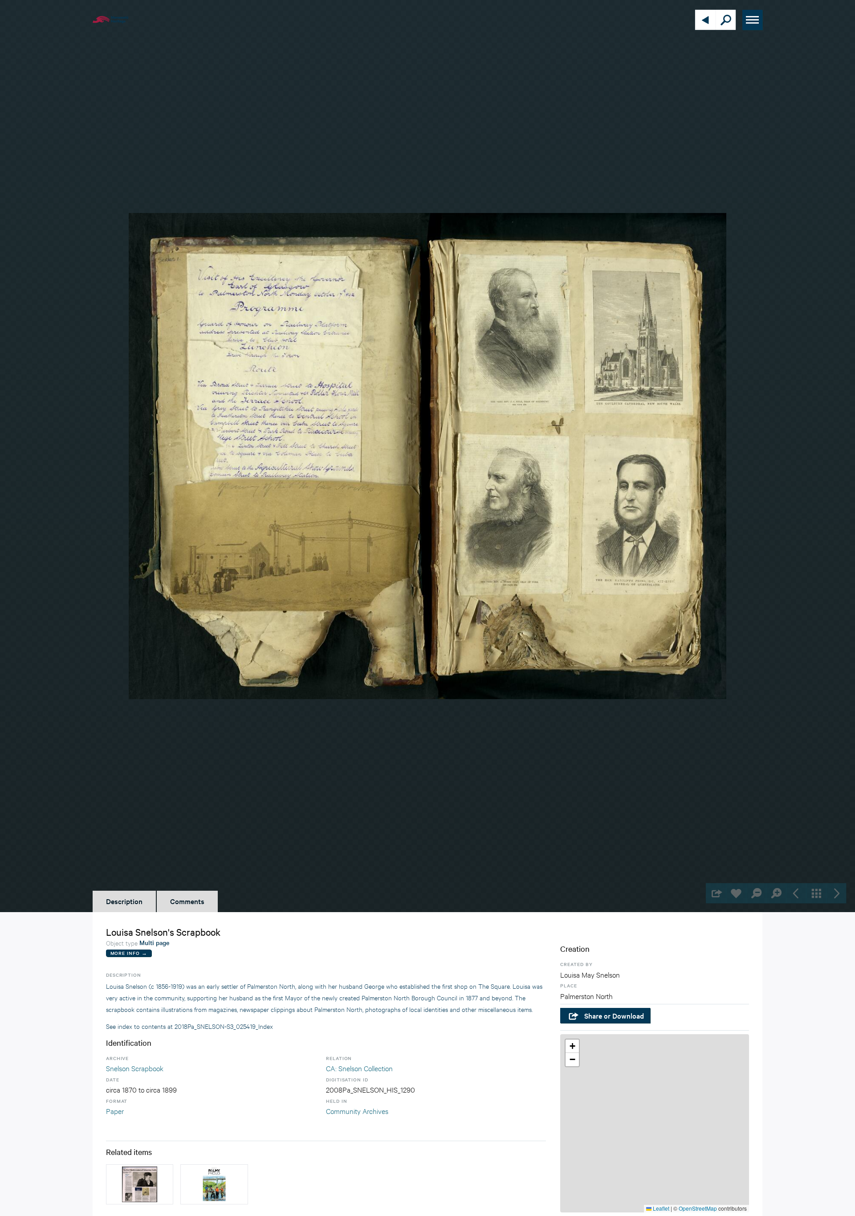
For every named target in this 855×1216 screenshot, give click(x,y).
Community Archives (357, 1110)
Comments (187, 901)
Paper (115, 1110)
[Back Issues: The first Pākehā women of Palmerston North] (139, 1184)
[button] (572, 1046)
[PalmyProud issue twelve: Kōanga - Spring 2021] (214, 1184)
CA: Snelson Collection (359, 1068)
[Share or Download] (716, 893)
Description (124, 901)
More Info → (128, 953)
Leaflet (660, 1208)
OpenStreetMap (698, 1208)
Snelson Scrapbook (134, 1068)
